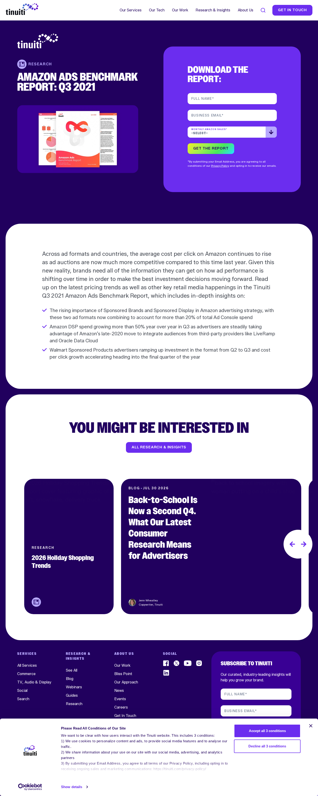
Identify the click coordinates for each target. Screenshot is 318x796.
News (119, 690)
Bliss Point (123, 673)
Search (23, 698)
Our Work (180, 10)
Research (74, 703)
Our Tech (157, 10)
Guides (72, 695)
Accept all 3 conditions (267, 731)
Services (27, 653)
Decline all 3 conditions (267, 746)
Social (22, 690)
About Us (245, 10)
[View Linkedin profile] (166, 673)
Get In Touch (125, 715)
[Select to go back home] (22, 9)
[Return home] (77, 40)
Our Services (131, 10)
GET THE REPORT (210, 148)
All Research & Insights (159, 447)
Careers (121, 707)
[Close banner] (310, 725)
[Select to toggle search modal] (263, 10)
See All (71, 670)
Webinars (74, 687)
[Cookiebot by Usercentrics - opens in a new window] (30, 786)
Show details (71, 787)
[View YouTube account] (188, 663)
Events (120, 698)
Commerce (26, 673)
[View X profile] (176, 663)
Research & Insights (213, 10)
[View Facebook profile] (166, 663)
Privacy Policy (220, 165)
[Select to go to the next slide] (304, 544)
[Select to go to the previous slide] (292, 544)
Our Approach (126, 682)
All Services (27, 665)
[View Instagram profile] (199, 663)
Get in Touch (292, 10)
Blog (69, 678)
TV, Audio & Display (34, 682)
